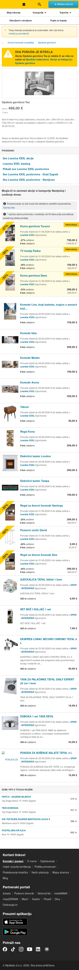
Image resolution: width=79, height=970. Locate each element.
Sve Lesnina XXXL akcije (18, 158)
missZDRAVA (10, 899)
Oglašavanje (47, 861)
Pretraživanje (39, 4)
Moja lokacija (13, 12)
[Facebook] (5, 949)
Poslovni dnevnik (24, 893)
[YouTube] (29, 949)
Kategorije (38, 12)
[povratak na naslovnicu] (8, 4)
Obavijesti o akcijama (20, 20)
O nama (32, 861)
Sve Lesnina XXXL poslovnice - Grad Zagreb (30, 174)
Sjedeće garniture (47, 42)
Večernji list (44, 893)
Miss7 (25, 899)
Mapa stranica (60, 872)
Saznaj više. (9, 207)
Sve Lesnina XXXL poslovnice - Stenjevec (29, 179)
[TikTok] (13, 949)
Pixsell (47, 899)
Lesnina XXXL (27, 235)
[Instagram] (21, 949)
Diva (57, 899)
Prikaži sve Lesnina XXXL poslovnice (26, 169)
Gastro (36, 899)
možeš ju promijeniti (19, 33)
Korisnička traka (24, 4)
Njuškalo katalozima (37, 59)
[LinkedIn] (38, 949)
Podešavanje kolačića (15, 872)
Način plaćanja (40, 872)
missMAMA (60, 893)
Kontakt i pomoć (13, 861)
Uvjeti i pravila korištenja (17, 866)
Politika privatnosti (45, 866)
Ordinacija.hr (10, 905)
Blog (5, 878)
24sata (7, 893)
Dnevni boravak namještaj (21, 42)
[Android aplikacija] (15, 932)
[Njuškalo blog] (47, 949)
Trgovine (64, 12)
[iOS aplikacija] (15, 921)
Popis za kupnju (58, 20)
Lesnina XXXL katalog (16, 163)
